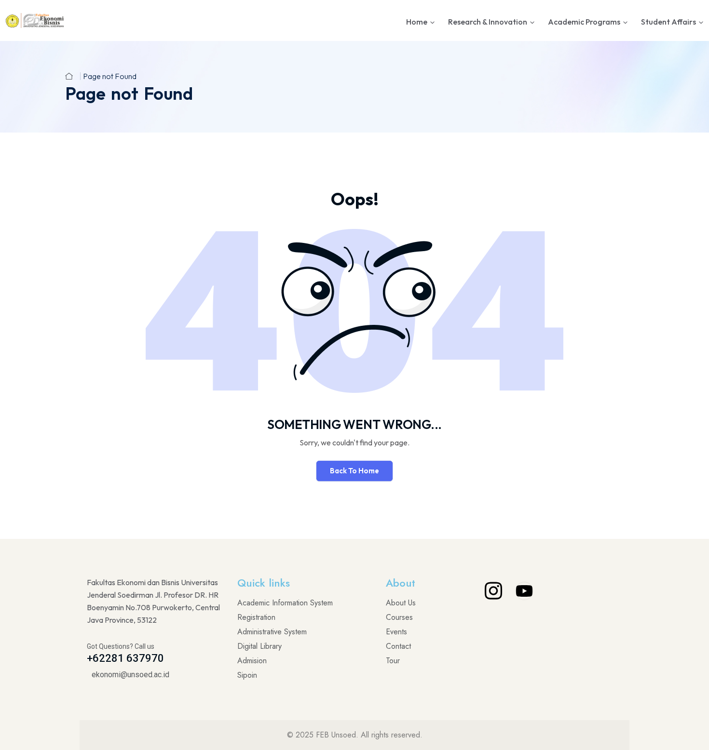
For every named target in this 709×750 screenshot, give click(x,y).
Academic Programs (584, 22)
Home (416, 22)
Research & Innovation (487, 22)
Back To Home (354, 470)
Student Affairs (668, 22)
